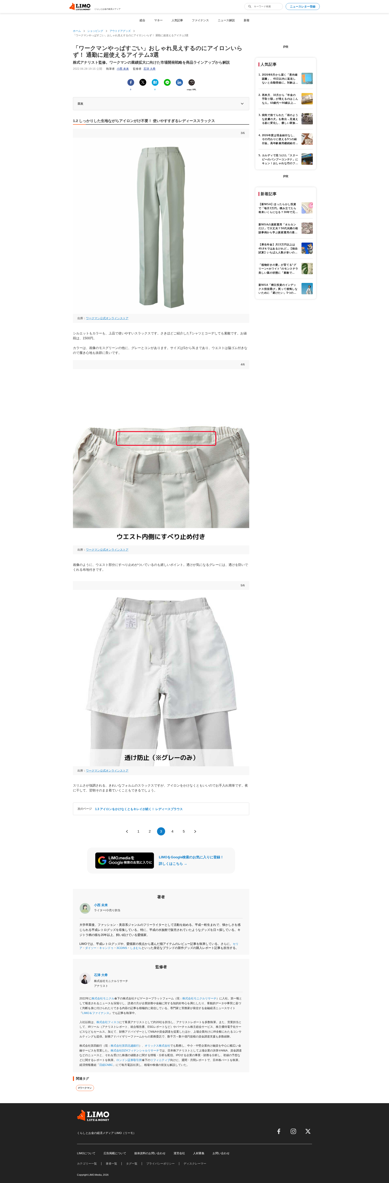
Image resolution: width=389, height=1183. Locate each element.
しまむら (135, 948)
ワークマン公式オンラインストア (107, 318)
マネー (158, 20)
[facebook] (279, 1131)
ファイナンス (200, 20)
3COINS (121, 948)
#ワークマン (85, 1088)
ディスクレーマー (195, 1163)
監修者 (144, 68)
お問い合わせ (221, 1153)
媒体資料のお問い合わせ (150, 1153)
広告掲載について (115, 1153)
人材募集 (198, 1153)
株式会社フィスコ (107, 1022)
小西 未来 (101, 905)
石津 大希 (101, 975)
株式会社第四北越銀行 (125, 1045)
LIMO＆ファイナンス (95, 1013)
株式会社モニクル (103, 998)
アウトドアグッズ (120, 30)
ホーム (77, 30)
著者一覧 (111, 1163)
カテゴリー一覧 (87, 1163)
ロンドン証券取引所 (129, 1060)
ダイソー (90, 948)
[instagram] (293, 1131)
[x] (308, 1131)
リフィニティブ (160, 1060)
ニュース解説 (226, 20)
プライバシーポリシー (160, 1163)
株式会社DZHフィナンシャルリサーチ (135, 1050)
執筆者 (117, 68)
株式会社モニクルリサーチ (199, 998)
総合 (142, 20)
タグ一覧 (131, 1163)
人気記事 (177, 20)
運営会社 (179, 1153)
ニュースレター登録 (302, 6)
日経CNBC (106, 1064)
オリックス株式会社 (157, 1045)
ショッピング (95, 30)
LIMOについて (86, 1153)
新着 (246, 20)
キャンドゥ (106, 948)
